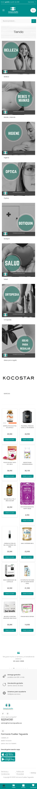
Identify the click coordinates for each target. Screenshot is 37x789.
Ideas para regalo (10, 360)
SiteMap (33, 773)
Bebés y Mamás (9, 117)
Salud (6, 279)
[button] (33, 10)
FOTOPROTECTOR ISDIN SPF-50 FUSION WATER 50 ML (27, 581)
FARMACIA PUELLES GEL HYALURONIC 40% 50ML (10, 545)
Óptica (6, 198)
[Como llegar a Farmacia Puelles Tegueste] (3, 731)
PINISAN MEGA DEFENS (27, 616)
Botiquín (7, 239)
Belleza (6, 77)
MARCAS (7, 393)
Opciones (31, 2)
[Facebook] (3, 714)
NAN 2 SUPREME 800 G (27, 543)
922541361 (7, 719)
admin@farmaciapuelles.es (11, 723)
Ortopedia (7, 320)
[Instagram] (7, 714)
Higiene (6, 158)
